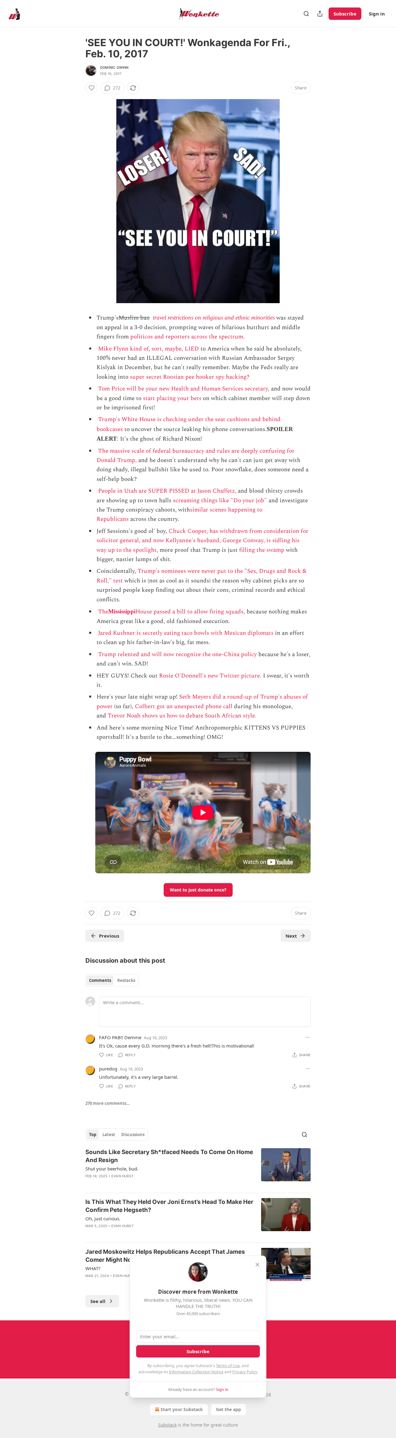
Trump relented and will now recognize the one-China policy (177, 654)
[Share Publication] (320, 13)
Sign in (377, 14)
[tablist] (112, 980)
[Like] (91, 88)
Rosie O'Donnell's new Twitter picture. (210, 675)
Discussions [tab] (132, 1134)
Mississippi (122, 611)
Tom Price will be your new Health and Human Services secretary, (183, 388)
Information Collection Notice (196, 1372)
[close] (257, 1265)
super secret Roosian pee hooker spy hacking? (189, 377)
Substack (167, 1425)
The (103, 611)
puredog (108, 1068)
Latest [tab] (108, 1134)
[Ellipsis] (307, 1037)
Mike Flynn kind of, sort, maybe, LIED (148, 348)
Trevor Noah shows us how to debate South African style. (182, 715)
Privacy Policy (244, 1372)
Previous (109, 936)
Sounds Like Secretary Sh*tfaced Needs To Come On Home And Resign (169, 1156)
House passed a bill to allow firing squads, (190, 611)
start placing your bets (172, 398)
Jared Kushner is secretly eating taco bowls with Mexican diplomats (185, 633)
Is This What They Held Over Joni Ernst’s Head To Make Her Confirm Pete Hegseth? (169, 1206)
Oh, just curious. (102, 1218)
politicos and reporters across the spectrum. (187, 336)
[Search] (306, 13)
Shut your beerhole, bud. (111, 1169)
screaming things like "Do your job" (220, 500)
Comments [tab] (100, 980)
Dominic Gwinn (114, 67)
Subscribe (345, 14)
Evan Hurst (122, 1176)
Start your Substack (182, 1409)
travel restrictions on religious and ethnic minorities (214, 317)
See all (97, 1301)
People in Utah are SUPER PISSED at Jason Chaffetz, (167, 490)
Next (291, 936)
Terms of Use (228, 1365)
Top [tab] (92, 1134)
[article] (198, 1168)
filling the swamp (261, 550)
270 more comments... (107, 1103)
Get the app (228, 1409)
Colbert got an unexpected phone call (183, 706)
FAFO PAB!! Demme (120, 1037)
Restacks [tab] (126, 980)
